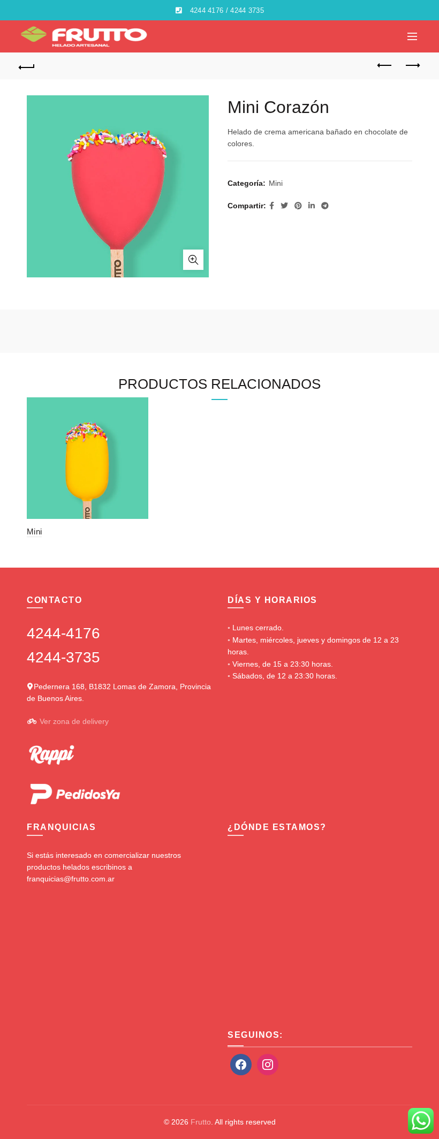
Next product (412, 66)
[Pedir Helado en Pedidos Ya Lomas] (75, 793)
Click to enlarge (193, 260)
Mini (276, 183)
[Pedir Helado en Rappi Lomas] (50, 754)
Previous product (385, 66)
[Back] (27, 66)
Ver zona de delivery (74, 721)
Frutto (201, 1122)
